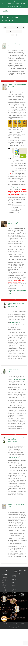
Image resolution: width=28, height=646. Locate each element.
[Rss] (2, 602)
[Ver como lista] (15, 35)
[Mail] (6, 604)
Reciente (15, 571)
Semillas (5, 613)
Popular (12, 570)
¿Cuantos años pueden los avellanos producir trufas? (14, 594)
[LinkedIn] (4, 604)
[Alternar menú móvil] (25, 10)
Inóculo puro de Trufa (13, 222)
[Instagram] (2, 604)
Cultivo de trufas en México (13, 608)
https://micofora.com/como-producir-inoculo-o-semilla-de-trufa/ (17, 291)
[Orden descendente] (23, 27)
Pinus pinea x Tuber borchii (14, 369)
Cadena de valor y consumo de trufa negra (14, 578)
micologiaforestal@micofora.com (18, 1)
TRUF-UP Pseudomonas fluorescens (16, 44)
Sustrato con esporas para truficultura (17, 84)
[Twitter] (4, 602)
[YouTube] (6, 602)
